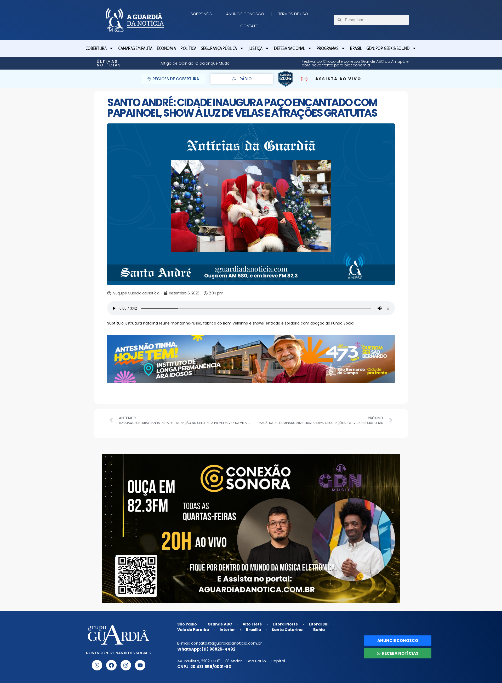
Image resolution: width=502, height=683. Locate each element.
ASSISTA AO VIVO (338, 79)
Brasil (356, 48)
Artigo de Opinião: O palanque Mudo (400, 63)
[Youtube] (140, 665)
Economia (166, 48)
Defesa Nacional (289, 48)
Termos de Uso (293, 13)
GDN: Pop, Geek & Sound (387, 48)
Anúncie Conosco (245, 13)
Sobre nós (201, 13)
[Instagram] (126, 665)
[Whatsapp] (97, 665)
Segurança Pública (219, 48)
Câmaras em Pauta (135, 48)
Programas (328, 48)
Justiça (256, 48)
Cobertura (96, 48)
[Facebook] (111, 665)
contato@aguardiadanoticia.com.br (226, 643)
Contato (249, 26)
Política (188, 48)
